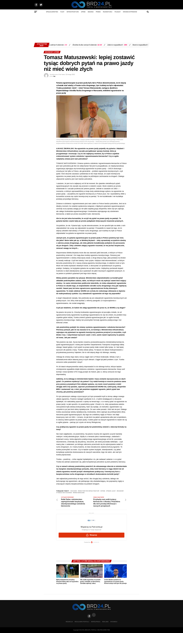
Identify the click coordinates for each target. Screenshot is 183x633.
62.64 (77, 45)
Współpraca (95, 621)
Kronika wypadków (130, 12)
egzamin (74, 491)
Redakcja (69, 621)
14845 (128, 45)
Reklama (105, 621)
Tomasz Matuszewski (64, 492)
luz (54, 76)
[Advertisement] (91, 28)
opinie (103, 491)
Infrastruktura (73, 12)
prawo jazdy (111, 491)
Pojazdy (118, 12)
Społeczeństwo (52, 12)
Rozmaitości (107, 12)
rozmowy (120, 491)
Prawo (98, 12)
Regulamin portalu (82, 621)
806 (103, 45)
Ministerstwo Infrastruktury (89, 491)
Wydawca (113, 621)
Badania (91, 12)
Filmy (62, 12)
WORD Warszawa (79, 492)
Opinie (83, 12)
